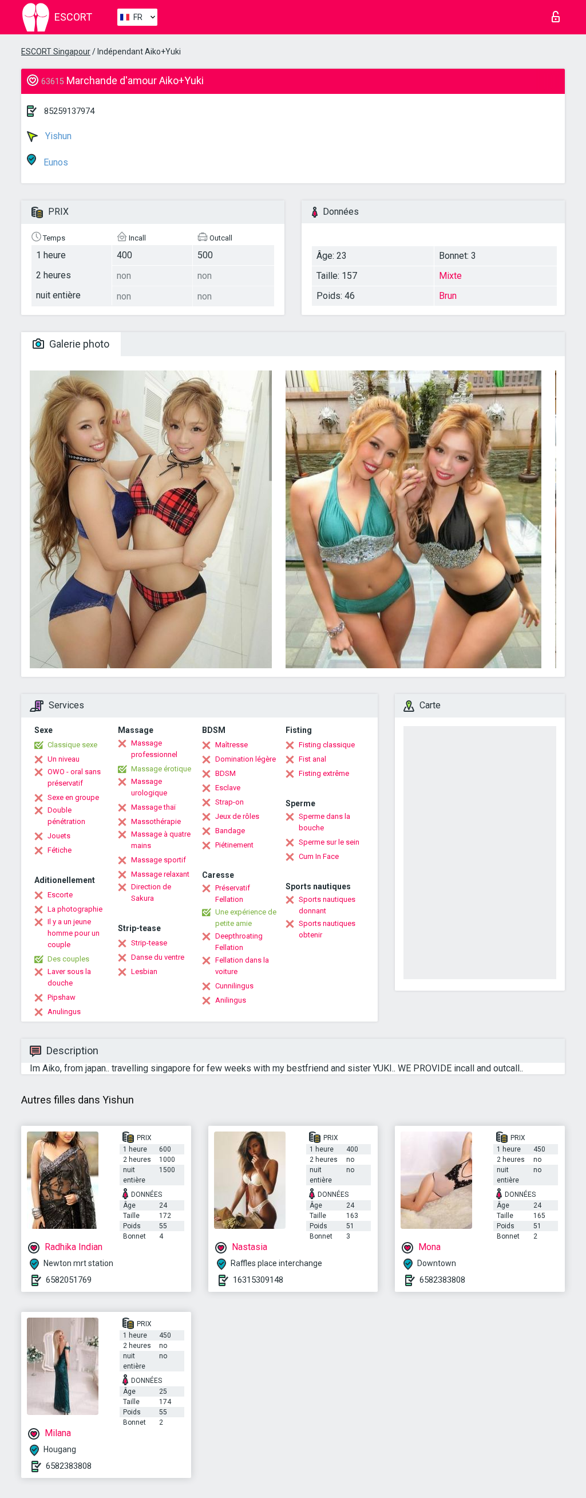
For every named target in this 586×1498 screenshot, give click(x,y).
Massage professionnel (154, 749)
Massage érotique (161, 768)
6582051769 (69, 1280)
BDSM (225, 773)
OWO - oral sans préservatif (74, 777)
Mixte (450, 275)
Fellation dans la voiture (242, 966)
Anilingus (230, 1000)
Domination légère (245, 759)
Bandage (230, 830)
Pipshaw (61, 997)
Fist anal (312, 759)
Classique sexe (72, 744)
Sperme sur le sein (329, 842)
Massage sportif (158, 860)
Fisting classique (327, 744)
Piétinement (234, 845)
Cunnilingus (234, 985)
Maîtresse (231, 744)
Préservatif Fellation (232, 894)
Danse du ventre (157, 957)
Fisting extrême (324, 773)
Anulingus (64, 1011)
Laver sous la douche (69, 977)
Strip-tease (149, 943)
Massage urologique (149, 787)
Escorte (60, 894)
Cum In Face (319, 856)
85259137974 (69, 111)
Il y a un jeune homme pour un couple (73, 933)
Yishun (57, 136)
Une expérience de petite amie (245, 918)
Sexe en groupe (73, 797)
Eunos (54, 162)
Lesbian (144, 971)
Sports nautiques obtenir (327, 929)
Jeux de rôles (237, 816)
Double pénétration (66, 816)
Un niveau (63, 759)
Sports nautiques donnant (327, 905)
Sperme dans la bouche (324, 822)
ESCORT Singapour (55, 51)
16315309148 (258, 1280)
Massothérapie (156, 821)
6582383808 (442, 1280)
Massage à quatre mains (161, 840)
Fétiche (59, 850)
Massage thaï (153, 807)
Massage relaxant (160, 874)
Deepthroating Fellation (239, 942)
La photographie (74, 909)
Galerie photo (78, 344)
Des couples (68, 959)
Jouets (58, 835)
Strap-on (229, 802)
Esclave (227, 787)
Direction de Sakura (151, 892)
